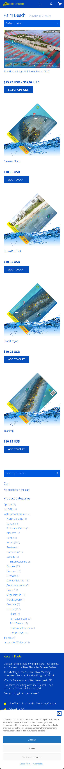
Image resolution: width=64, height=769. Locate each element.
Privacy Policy (37, 763)
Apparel (8, 504)
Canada (11, 556)
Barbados (12, 552)
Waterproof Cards (14, 514)
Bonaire (11, 566)
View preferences (32, 757)
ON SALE (9, 509)
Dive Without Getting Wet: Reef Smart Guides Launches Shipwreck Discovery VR (28, 686)
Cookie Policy (25, 763)
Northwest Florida (20, 628)
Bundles (8, 637)
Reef (9, 538)
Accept (32, 739)
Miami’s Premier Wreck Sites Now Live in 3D (28, 680)
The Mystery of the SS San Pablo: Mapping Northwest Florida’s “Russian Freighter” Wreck (29, 673)
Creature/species (16, 585)
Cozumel (11, 604)
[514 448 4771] (6, 709)
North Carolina (15, 518)
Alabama (11, 533)
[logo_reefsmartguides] (13, 4)
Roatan (11, 547)
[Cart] (60, 4)
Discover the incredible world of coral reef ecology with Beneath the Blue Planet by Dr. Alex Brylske (31, 665)
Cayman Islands (15, 580)
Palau (10, 590)
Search (56, 473)
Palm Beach (16, 623)
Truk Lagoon (14, 599)
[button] (59, 713)
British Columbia (18, 561)
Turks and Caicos (16, 528)
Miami (13, 614)
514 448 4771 (17, 709)
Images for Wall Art (14, 642)
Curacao (11, 571)
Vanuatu (11, 523)
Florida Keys (16, 633)
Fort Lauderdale (18, 618)
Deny (32, 748)
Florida (10, 609)
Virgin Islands (14, 595)
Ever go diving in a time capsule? (21, 693)
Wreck (10, 542)
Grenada (11, 576)
